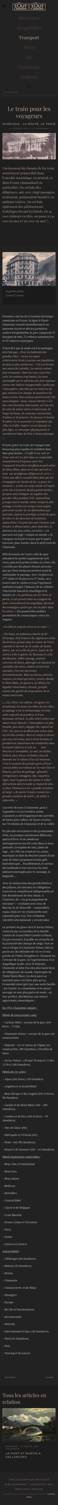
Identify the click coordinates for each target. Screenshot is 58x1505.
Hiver (29, 47)
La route (31, 123)
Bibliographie (16, 1484)
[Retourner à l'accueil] (29, 6)
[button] (4, 6)
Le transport (40, 128)
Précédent (9, 1377)
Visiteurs (29, 77)
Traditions (29, 67)
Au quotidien (29, 28)
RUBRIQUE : (13, 123)
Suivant (50, 1377)
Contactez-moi (41, 1484)
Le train (48, 123)
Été (29, 57)
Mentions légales (29, 1489)
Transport (29, 37)
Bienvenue (29, 18)
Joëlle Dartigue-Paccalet (29, 1479)
